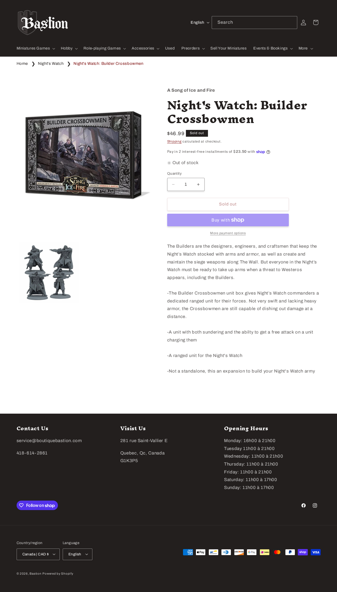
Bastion (35, 573)
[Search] (291, 22)
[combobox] (254, 22)
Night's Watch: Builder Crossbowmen (108, 63)
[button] (35, 48)
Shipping (174, 141)
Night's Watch (50, 63)
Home (22, 63)
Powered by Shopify (57, 573)
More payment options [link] (228, 233)
